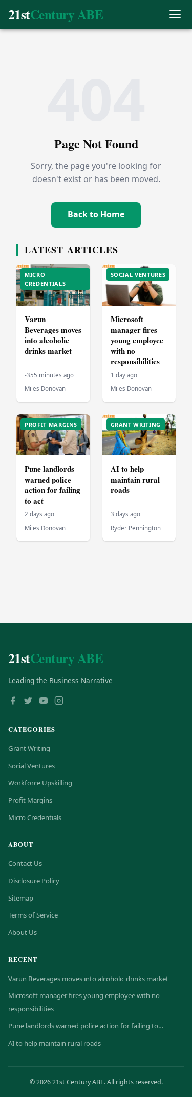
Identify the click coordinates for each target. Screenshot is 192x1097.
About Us (22, 932)
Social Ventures (31, 765)
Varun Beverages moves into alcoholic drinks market (53, 334)
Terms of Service (33, 915)
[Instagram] (58, 701)
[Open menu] (175, 14)
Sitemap (20, 898)
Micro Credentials (34, 817)
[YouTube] (43, 701)
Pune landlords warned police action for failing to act (52, 484)
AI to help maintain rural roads (135, 479)
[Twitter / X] (28, 701)
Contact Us (25, 863)
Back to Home (96, 214)
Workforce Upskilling (40, 782)
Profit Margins (30, 800)
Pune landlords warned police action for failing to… (85, 1025)
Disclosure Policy (33, 880)
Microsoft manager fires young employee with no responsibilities (137, 340)
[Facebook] (12, 701)
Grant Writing (29, 748)
